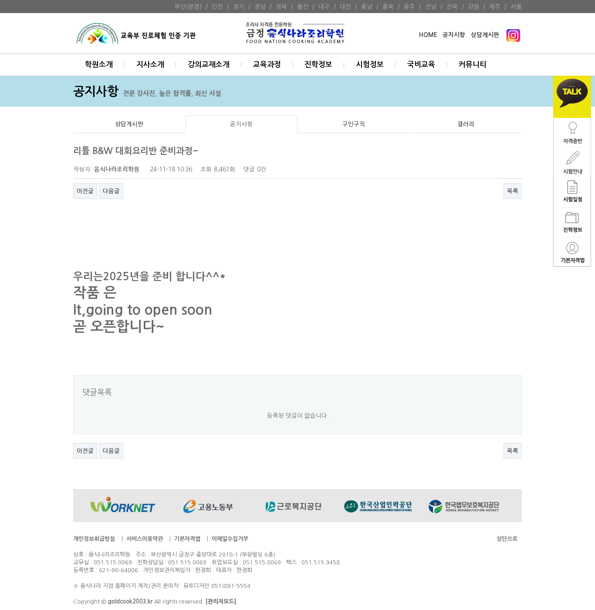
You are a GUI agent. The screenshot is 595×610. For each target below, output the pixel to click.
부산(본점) (188, 6)
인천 (217, 6)
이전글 (85, 191)
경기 (238, 6)
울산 (302, 6)
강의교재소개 (209, 64)
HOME (428, 35)
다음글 (111, 191)
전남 (430, 6)
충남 (366, 6)
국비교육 (421, 64)
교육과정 (267, 64)
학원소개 (99, 64)
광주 (409, 6)
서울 (516, 6)
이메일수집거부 (230, 539)
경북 (281, 6)
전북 (452, 6)
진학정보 (318, 64)
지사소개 (150, 64)
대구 (324, 6)
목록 (512, 191)
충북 (388, 6)
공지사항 (241, 124)
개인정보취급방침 (94, 539)
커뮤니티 (473, 64)
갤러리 (465, 124)
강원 (473, 6)
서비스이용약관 (144, 539)
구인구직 (353, 124)
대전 (345, 6)
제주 (494, 6)
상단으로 (507, 539)
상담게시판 (485, 35)
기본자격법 (187, 539)
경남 (260, 6)
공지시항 (454, 35)
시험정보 (370, 64)
